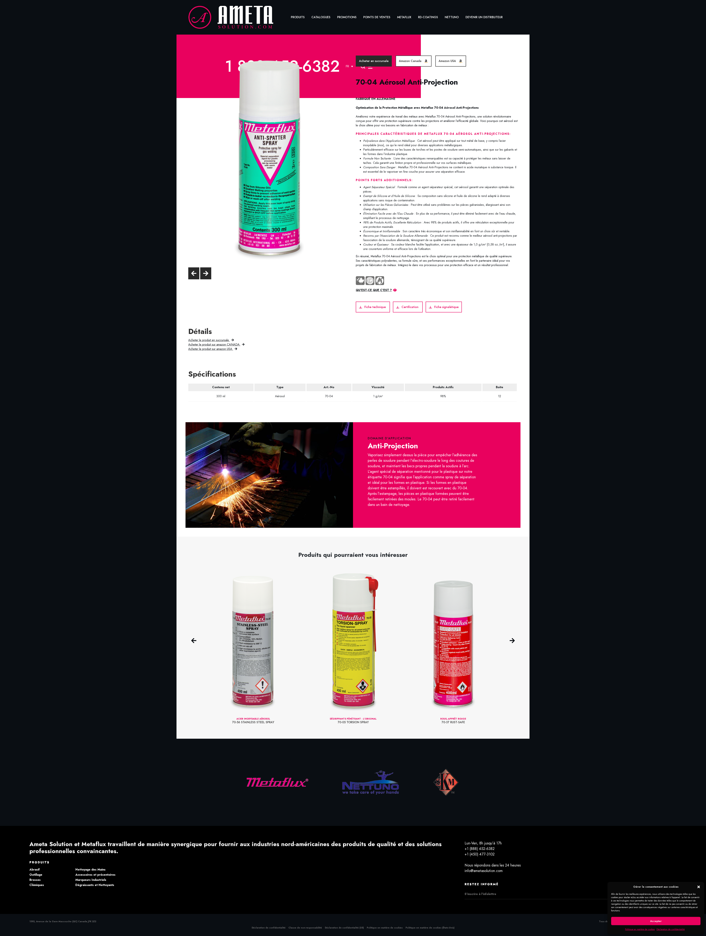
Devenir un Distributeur (484, 17)
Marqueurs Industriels (90, 880)
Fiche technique (375, 307)
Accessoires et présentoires (95, 875)
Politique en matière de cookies (640, 929)
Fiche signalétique (446, 307)
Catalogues (320, 17)
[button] (698, 887)
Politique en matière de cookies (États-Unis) (430, 927)
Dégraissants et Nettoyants (94, 885)
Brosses (35, 880)
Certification (410, 307)
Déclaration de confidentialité (671, 929)
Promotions (346, 17)
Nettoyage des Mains (90, 869)
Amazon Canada (410, 61)
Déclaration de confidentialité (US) (344, 927)
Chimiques (36, 885)
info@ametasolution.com (484, 870)
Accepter (656, 921)
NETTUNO (452, 17)
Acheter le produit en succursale (209, 340)
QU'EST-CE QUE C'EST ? (374, 290)
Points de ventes (376, 17)
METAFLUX (404, 17)
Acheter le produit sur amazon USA (210, 349)
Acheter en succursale (373, 61)
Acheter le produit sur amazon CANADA (214, 344)
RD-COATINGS (428, 17)
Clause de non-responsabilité (305, 927)
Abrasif (34, 869)
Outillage (35, 875)
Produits (298, 17)
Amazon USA (448, 61)
